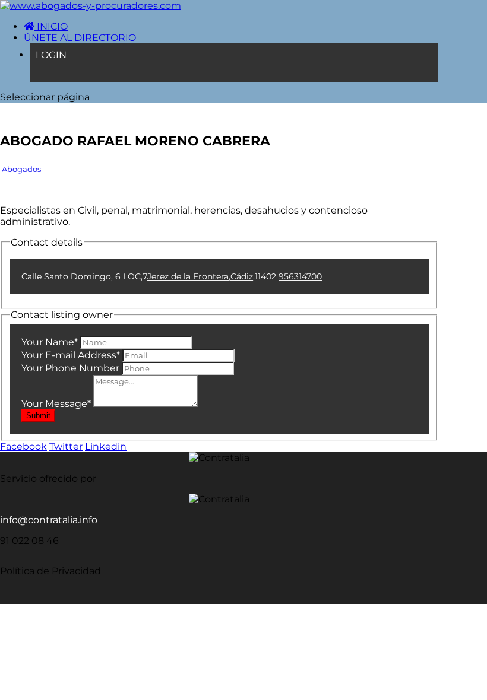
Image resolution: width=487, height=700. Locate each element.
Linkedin (106, 446)
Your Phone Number (70, 368)
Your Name (49, 342)
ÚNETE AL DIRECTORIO (80, 37)
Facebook (23, 446)
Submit (38, 415)
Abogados (21, 169)
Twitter (66, 446)
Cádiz (241, 276)
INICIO (51, 26)
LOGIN (51, 55)
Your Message (56, 403)
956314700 (300, 276)
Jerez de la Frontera (188, 276)
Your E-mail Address (70, 355)
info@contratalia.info (48, 520)
